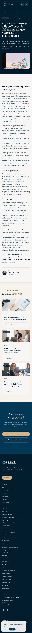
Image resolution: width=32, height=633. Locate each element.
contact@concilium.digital (11, 597)
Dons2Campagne (7, 576)
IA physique (5, 520)
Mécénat (4, 499)
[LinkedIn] (3, 609)
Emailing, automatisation (9, 538)
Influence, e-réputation (8, 523)
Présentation (5, 488)
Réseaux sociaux (6, 535)
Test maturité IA (6, 579)
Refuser (5, 629)
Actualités (5, 565)
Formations (5, 555)
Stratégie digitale (7, 514)
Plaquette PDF (6, 582)
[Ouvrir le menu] (27, 4)
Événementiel (6, 525)
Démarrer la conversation (15, 434)
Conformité (5, 552)
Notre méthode (6, 491)
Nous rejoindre (6, 502)
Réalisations (5, 588)
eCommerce (5, 540)
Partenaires (5, 496)
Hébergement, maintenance (10, 550)
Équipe (4, 493)
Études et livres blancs (8, 570)
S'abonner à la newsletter (16, 440)
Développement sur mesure (10, 547)
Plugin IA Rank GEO (7, 573)
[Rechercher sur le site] (22, 4)
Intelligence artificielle (8, 517)
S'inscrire (7, 477)
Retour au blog (8, 12)
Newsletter (5, 585)
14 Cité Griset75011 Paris (8, 603)
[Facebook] (7, 609)
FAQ (3, 567)
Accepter (12, 629)
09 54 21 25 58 (8, 600)
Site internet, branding (8, 532)
